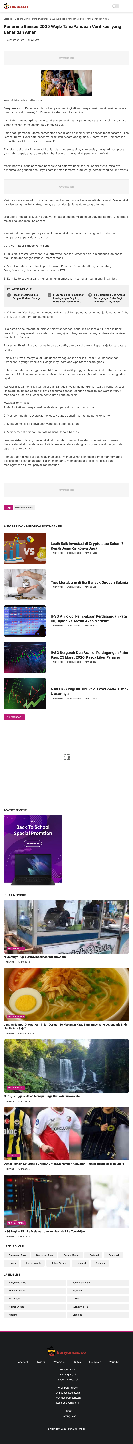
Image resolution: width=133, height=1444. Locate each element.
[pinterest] (26, 516)
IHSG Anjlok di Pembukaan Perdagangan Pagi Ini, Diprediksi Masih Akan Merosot (68, 298)
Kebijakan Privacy (68, 1387)
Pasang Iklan (68, 1416)
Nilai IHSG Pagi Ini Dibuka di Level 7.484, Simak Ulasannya (89, 691)
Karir (69, 1411)
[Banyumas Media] (16, 8)
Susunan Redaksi (68, 1379)
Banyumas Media (76, 1429)
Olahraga (13, 1155)
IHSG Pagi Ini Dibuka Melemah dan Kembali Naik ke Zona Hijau (44, 1231)
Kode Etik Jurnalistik (67, 1402)
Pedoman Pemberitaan (68, 1397)
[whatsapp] (19, 516)
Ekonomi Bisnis (22, 18)
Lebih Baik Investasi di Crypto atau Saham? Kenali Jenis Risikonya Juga (87, 546)
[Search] (123, 6)
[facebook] (6, 516)
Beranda (8, 18)
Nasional (81, 1263)
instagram (95, 1362)
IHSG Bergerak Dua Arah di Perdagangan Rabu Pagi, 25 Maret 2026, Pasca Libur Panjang (109, 298)
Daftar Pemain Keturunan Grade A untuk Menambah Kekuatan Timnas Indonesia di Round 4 (64, 1163)
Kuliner (12, 1263)
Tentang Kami (68, 1369)
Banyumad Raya (17, 1255)
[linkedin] (32, 516)
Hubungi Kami (68, 1374)
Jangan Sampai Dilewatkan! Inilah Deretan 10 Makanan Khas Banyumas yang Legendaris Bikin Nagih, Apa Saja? (65, 1026)
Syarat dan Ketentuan (67, 1392)
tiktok (77, 1362)
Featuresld (114, 1255)
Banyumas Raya (45, 1255)
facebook (22, 1362)
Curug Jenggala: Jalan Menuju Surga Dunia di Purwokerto (42, 1096)
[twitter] (13, 516)
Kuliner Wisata (16, 948)
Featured (94, 1255)
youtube (114, 1362)
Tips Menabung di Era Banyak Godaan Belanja (26, 296)
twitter (41, 1362)
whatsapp (59, 1362)
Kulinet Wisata (59, 1263)
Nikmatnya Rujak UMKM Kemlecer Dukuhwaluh (35, 957)
